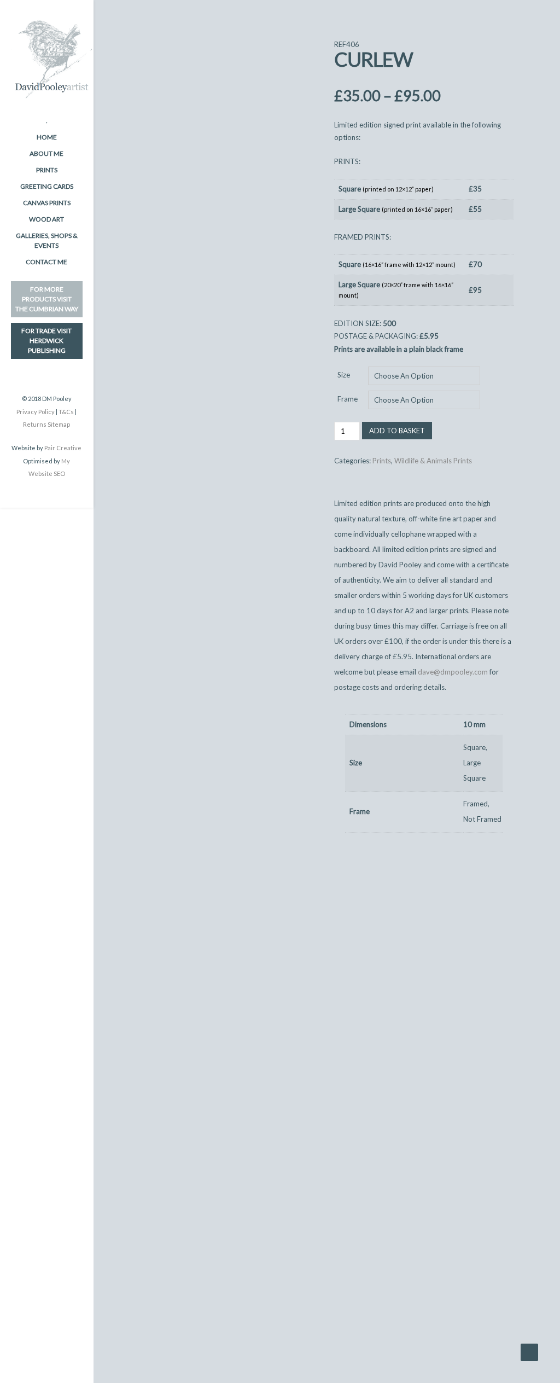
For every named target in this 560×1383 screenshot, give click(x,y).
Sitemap (59, 424)
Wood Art (46, 219)
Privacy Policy (35, 411)
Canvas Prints (47, 203)
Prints (46, 170)
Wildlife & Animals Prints (433, 460)
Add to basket (397, 430)
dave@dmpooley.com (453, 671)
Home (47, 137)
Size (343, 374)
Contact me (46, 262)
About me (46, 153)
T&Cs (66, 411)
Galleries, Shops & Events (47, 240)
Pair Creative (62, 447)
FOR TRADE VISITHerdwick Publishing (46, 341)
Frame (347, 398)
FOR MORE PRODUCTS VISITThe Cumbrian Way (46, 299)
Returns (34, 424)
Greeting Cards (46, 186)
